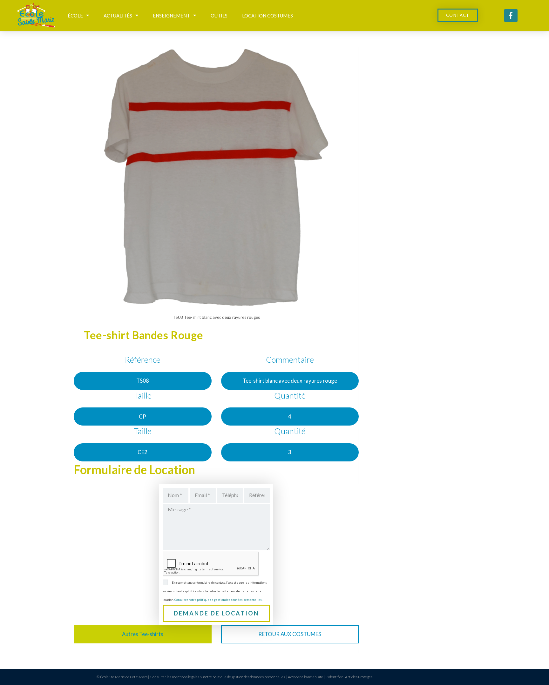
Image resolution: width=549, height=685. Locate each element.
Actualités (118, 15)
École (75, 15)
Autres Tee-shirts (142, 634)
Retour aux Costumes (289, 634)
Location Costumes (267, 15)
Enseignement (171, 15)
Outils (219, 15)
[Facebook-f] (511, 15)
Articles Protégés (358, 677)
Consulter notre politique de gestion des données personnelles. (218, 599)
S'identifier (334, 677)
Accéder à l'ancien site (305, 677)
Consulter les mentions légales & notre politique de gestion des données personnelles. (218, 677)
